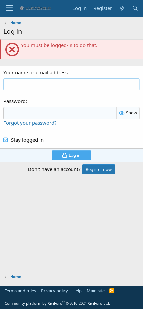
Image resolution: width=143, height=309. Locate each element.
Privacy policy (54, 291)
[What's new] (121, 8)
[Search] (135, 8)
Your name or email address (35, 72)
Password (14, 101)
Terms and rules (20, 291)
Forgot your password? (30, 122)
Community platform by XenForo (57, 303)
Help (77, 291)
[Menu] (9, 8)
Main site (96, 291)
